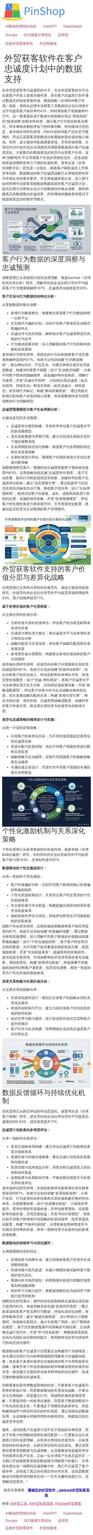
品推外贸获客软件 (19, 43)
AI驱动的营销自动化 (20, 26)
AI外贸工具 (18, 1503)
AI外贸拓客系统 (41, 1503)
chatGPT (50, 26)
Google (11, 35)
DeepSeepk (72, 26)
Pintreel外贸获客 (68, 1503)
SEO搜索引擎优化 (37, 35)
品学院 (63, 35)
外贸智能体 (48, 43)
